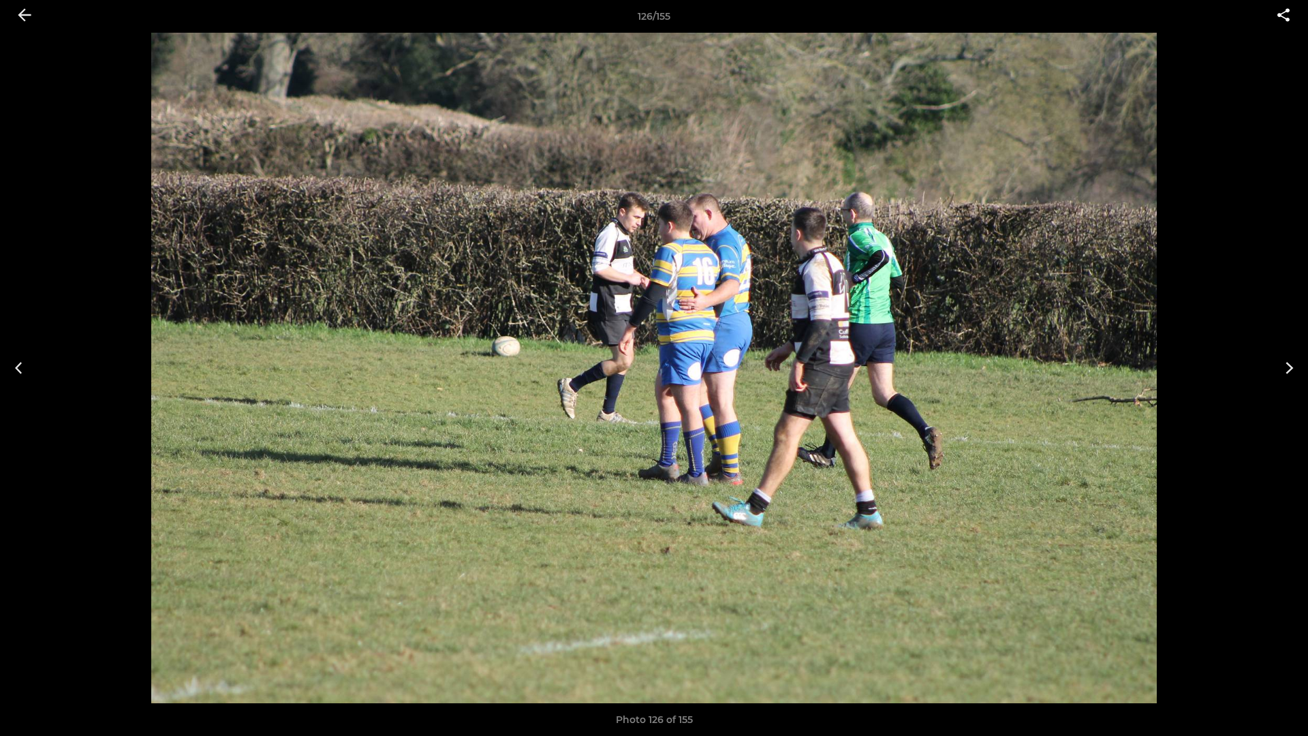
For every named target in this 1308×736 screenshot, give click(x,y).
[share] (1283, 16)
